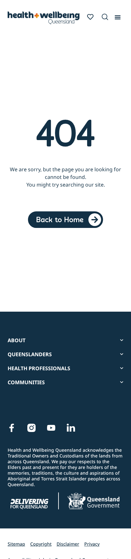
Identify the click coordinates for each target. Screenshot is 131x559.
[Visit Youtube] (51, 428)
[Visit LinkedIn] (71, 428)
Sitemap (16, 544)
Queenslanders (30, 354)
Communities (26, 382)
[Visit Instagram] (31, 428)
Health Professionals (39, 368)
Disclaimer (68, 544)
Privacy (92, 544)
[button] (104, 17)
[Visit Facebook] (12, 428)
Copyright (41, 544)
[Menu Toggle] (117, 16)
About (16, 340)
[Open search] (105, 17)
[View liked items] (90, 17)
